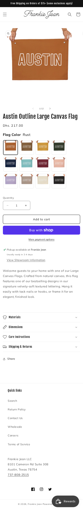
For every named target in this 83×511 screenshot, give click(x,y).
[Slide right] (50, 108)
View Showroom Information (26, 260)
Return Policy (17, 409)
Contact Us (15, 418)
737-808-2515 (18, 474)
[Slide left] (33, 108)
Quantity (8, 197)
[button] (5, 14)
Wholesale (15, 426)
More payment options (41, 239)
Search (12, 400)
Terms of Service (19, 444)
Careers (13, 435)
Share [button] (11, 358)
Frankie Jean (35, 504)
